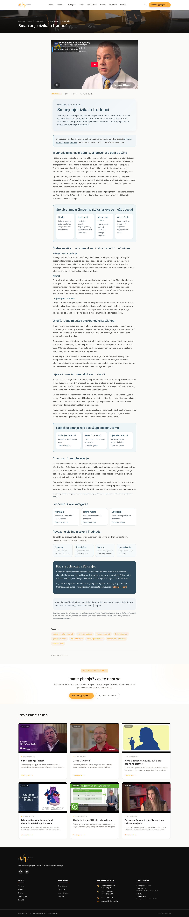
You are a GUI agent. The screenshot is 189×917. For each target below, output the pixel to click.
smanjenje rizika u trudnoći (62, 634)
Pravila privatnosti (164, 913)
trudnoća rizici (57, 643)
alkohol (59, 142)
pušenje (127, 139)
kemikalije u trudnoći (95, 639)
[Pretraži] (145, 5)
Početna (51, 5)
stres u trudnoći (77, 639)
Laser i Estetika (63, 893)
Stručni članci (92, 5)
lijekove (73, 142)
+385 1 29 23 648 (107, 891)
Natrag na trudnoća (60, 655)
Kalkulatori (113, 5)
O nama (60, 5)
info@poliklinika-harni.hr (109, 901)
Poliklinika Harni (25, 21)
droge (66, 142)
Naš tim (21, 893)
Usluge (71, 5)
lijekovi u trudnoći (59, 639)
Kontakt (123, 5)
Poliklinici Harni (119, 587)
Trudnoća (39, 21)
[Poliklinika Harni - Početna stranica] (24, 5)
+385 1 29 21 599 (107, 894)
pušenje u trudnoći (85, 634)
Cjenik (81, 5)
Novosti (103, 5)
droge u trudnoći (121, 634)
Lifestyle (61, 896)
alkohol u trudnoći (103, 634)
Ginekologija (62, 886)
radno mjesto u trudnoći (116, 639)
